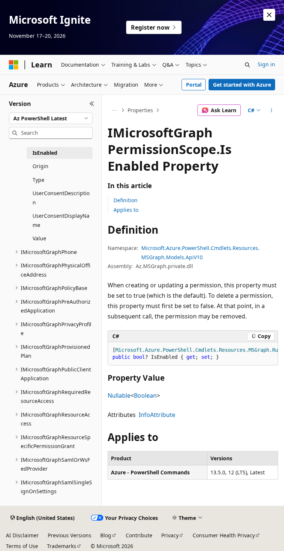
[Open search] (247, 64)
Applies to (126, 209)
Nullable (119, 395)
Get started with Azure (242, 84)
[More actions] (271, 110)
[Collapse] (91, 104)
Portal (194, 84)
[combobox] (50, 118)
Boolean (145, 395)
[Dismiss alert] (269, 15)
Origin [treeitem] (40, 166)
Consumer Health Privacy (224, 535)
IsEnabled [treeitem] (45, 152)
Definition (126, 200)
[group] (193, 353)
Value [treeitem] (39, 238)
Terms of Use (22, 546)
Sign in (266, 64)
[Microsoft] (13, 65)
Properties (140, 110)
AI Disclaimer (22, 535)
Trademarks (61, 546)
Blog (105, 535)
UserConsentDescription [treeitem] (61, 198)
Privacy (170, 535)
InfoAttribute (157, 415)
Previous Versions (69, 535)
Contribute (139, 535)
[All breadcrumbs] (114, 110)
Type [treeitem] (38, 179)
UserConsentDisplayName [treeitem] (61, 220)
